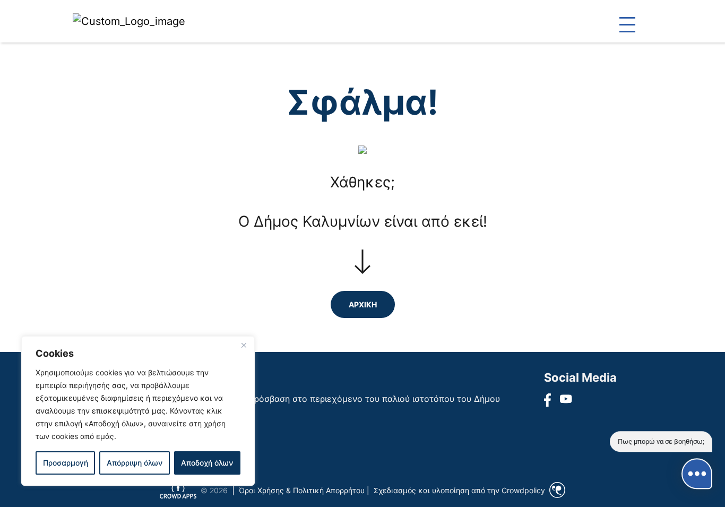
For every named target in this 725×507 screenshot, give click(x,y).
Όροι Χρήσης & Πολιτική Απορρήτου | (304, 490)
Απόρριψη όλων (134, 462)
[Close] (243, 345)
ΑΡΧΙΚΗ (363, 304)
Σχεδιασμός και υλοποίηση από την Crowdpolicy (459, 490)
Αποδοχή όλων (207, 462)
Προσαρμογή (65, 462)
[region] (138, 411)
